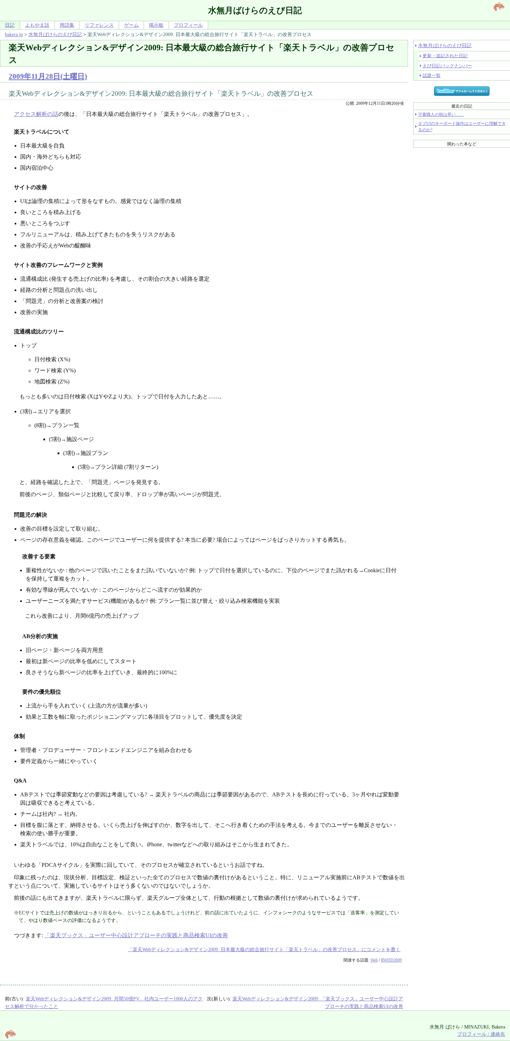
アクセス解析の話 (36, 114)
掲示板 (156, 25)
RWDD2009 (391, 960)
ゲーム (131, 25)
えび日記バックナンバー (447, 65)
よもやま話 (37, 25)
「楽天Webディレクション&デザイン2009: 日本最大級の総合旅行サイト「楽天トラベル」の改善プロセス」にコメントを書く (264, 949)
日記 (10, 25)
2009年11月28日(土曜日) (48, 76)
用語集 (67, 25)
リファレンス (99, 25)
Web (374, 960)
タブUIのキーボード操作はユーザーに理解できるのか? (462, 126)
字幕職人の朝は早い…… (441, 114)
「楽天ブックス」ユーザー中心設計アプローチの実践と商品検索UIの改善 (136, 935)
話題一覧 (432, 75)
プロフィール (188, 25)
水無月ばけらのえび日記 (55, 34)
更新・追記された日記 (445, 55)
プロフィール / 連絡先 (481, 1034)
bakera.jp (14, 34)
